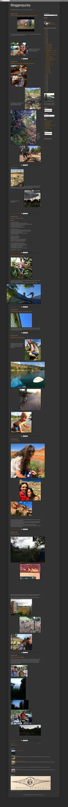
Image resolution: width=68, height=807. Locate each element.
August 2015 (48, 49)
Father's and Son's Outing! (17, 657)
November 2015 (48, 45)
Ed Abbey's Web (47, 124)
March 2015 (47, 70)
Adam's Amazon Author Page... (49, 105)
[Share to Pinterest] (27, 58)
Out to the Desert (15, 441)
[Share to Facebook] (26, 58)
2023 (46, 33)
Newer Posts (13, 743)
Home (26, 743)
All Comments (47, 134)
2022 (46, 34)
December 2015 (48, 44)
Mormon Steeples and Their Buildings (50, 125)
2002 (46, 89)
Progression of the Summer (18, 337)
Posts (46, 109)
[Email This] (23, 58)
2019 (46, 38)
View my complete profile (52, 24)
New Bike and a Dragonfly (17, 255)
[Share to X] (25, 58)
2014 (46, 74)
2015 (46, 43)
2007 (46, 83)
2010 (46, 79)
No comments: (18, 58)
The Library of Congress (48, 128)
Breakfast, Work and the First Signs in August (22, 63)
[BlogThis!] (24, 58)
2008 (46, 82)
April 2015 (47, 69)
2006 (46, 84)
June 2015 (47, 66)
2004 (46, 87)
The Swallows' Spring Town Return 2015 (21, 311)
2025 (46, 30)
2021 (46, 35)
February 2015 (48, 71)
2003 (46, 88)
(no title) (12, 766)
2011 (46, 78)
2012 (46, 77)
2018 (46, 39)
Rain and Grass (15, 534)
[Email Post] (21, 58)
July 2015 (47, 65)
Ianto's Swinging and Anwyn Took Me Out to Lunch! (24, 15)
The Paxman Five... (47, 126)
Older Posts (39, 743)
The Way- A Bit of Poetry (17, 218)
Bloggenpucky (20, 5)
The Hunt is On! (47, 127)
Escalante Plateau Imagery (20, 750)
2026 (46, 29)
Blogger (43, 794)
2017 (46, 40)
